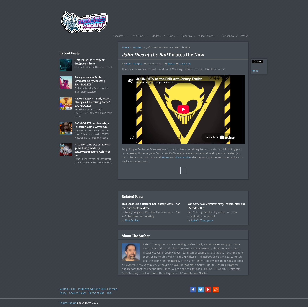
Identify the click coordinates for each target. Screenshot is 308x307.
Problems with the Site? (92, 288)
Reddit (216, 289)
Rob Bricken (132, 220)
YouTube (208, 289)
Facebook (193, 289)
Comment (185, 63)
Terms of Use (96, 293)
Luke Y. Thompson (134, 63)
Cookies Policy (77, 293)
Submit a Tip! (67, 288)
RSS (109, 293)
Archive (244, 36)
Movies (156, 36)
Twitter (201, 289)
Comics (186, 36)
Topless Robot (68, 303)
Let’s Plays (137, 36)
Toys (170, 36)
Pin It (255, 70)
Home (125, 47)
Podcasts (118, 36)
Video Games (205, 36)
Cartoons (227, 36)
